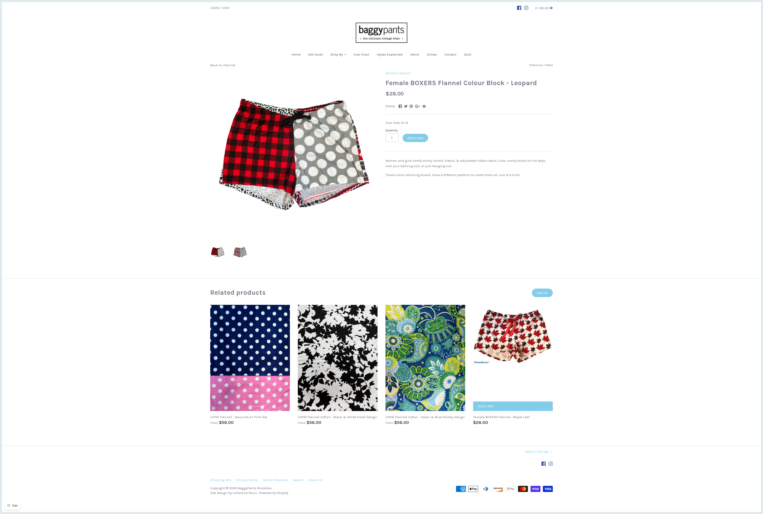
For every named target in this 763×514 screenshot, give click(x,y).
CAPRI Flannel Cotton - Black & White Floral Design (337, 417)
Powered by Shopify (273, 493)
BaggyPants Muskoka (254, 488)
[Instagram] (526, 7)
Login (214, 8)
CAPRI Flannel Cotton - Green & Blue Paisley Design (425, 417)
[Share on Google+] (417, 106)
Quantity (391, 130)
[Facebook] (519, 7)
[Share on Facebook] (400, 106)
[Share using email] (424, 106)
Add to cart (415, 138)
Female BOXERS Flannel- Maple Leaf (501, 417)
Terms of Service (275, 480)
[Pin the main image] (411, 106)
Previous (536, 65)
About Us (315, 480)
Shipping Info (220, 480)
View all (542, 293)
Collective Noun (245, 493)
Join (225, 8)
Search (298, 480)
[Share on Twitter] (406, 106)
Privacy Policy (247, 480)
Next (549, 65)
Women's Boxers (397, 73)
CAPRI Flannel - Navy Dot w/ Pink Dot (238, 417)
